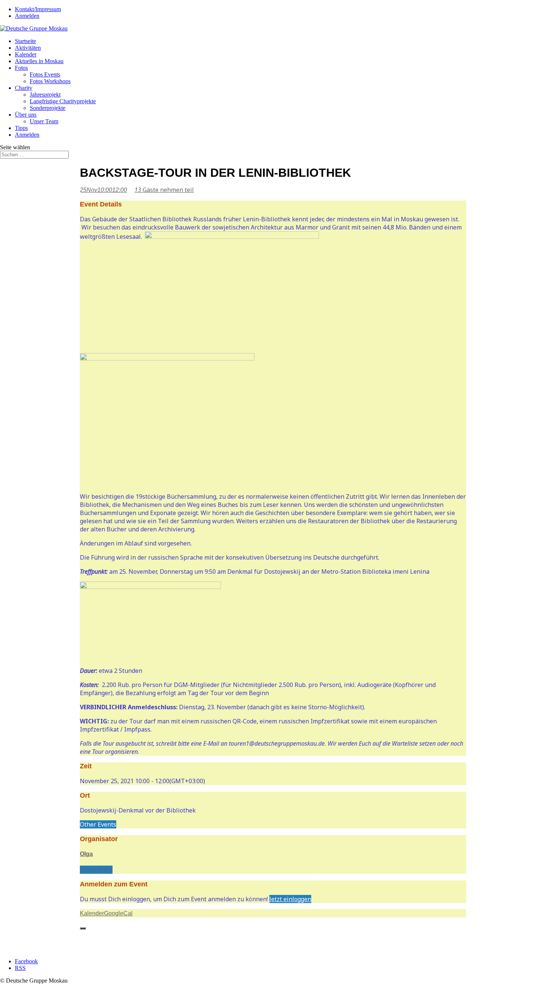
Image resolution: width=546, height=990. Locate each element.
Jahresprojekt (45, 94)
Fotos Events (45, 74)
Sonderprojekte (47, 108)
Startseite (25, 41)
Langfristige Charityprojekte (63, 101)
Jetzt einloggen (290, 899)
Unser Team (44, 121)
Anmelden (27, 16)
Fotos (21, 68)
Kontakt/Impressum (38, 9)
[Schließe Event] (83, 928)
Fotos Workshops (50, 81)
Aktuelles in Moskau (39, 61)
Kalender (25, 54)
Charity (23, 88)
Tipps (21, 128)
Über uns (25, 114)
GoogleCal (118, 913)
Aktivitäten (28, 48)
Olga (86, 854)
